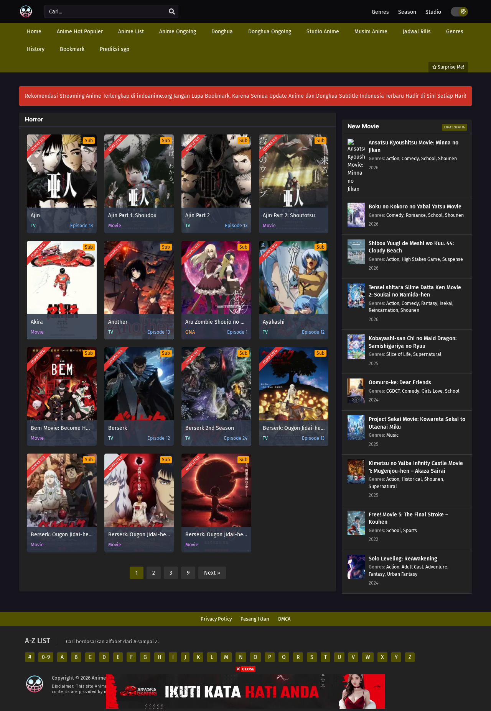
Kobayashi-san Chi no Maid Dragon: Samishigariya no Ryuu (412, 342)
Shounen (447, 158)
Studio (433, 12)
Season (407, 12)
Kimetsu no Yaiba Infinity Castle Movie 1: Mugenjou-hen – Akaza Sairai (416, 467)
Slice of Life (398, 354)
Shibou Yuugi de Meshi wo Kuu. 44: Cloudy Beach (411, 247)
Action (392, 158)
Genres (380, 12)
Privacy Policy (216, 619)
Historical (412, 479)
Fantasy (429, 303)
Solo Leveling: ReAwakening (403, 558)
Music (392, 435)
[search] (172, 12)
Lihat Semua (454, 127)
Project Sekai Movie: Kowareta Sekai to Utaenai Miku (417, 423)
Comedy (410, 158)
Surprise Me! (450, 67)
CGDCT (393, 391)
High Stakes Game (421, 259)
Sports (410, 530)
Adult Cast (412, 567)
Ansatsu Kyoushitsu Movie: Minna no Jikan (413, 146)
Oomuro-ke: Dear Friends (400, 382)
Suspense (452, 259)
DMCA (284, 619)
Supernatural (427, 354)
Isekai (446, 303)
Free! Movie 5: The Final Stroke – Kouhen (408, 518)
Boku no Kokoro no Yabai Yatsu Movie (415, 206)
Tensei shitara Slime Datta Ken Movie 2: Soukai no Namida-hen (415, 291)
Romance (416, 215)
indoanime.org (154, 96)
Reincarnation (383, 310)
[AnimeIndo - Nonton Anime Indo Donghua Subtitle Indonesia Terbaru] (26, 16)
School (428, 158)
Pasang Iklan (255, 619)
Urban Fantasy (402, 574)
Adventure (436, 567)
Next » (212, 573)
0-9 (46, 657)
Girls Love (432, 391)
